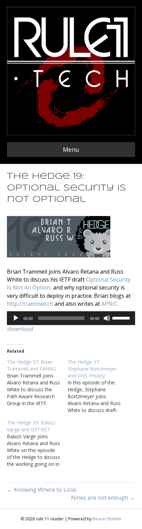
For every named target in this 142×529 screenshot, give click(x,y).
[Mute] (106, 318)
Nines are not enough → (103, 497)
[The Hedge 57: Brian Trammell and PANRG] (37, 383)
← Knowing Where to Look (42, 489)
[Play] (15, 318)
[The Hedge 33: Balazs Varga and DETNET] (37, 443)
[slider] (122, 317)
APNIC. (110, 303)
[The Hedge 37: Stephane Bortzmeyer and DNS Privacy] (98, 386)
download (20, 329)
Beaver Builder (107, 519)
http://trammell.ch (30, 303)
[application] (71, 318)
